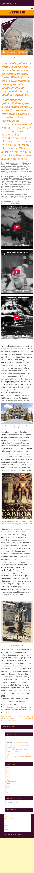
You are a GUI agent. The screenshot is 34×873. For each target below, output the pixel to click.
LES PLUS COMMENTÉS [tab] (27, 738)
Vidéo (17, 713)
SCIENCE (8, 783)
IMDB (29, 710)
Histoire (7, 774)
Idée (7, 776)
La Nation (8, 3)
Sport (7, 789)
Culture (13, 713)
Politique (8, 780)
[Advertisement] (17, 855)
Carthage (8, 713)
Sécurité (8, 785)
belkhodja (17, 57)
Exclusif (7, 772)
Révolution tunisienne (11, 781)
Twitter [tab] (16, 802)
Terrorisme (8, 791)
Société (7, 787)
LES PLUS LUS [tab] (18, 738)
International (9, 778)
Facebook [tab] (9, 802)
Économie (8, 771)
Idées (5, 820)
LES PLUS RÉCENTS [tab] (10, 738)
